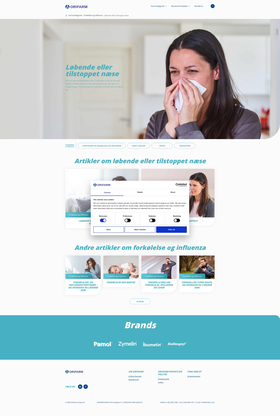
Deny (108, 229)
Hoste (162, 146)
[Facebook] (85, 386)
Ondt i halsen (138, 146)
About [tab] (172, 192)
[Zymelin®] (127, 344)
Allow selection (140, 229)
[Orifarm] (75, 373)
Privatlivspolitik (163, 379)
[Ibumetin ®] (152, 344)
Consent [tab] (107, 192)
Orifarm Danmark (135, 376)
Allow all (171, 229)
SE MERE (140, 301)
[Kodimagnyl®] (177, 344)
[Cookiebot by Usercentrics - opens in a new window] (177, 185)
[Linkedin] (80, 386)
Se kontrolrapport (193, 376)
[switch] (128, 220)
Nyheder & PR (134, 380)
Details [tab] (140, 192)
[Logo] (76, 7)
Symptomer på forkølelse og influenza (101, 146)
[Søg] (213, 6)
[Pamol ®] (103, 344)
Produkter (184, 146)
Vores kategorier (75, 15)
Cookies (161, 382)
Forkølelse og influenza (93, 15)
